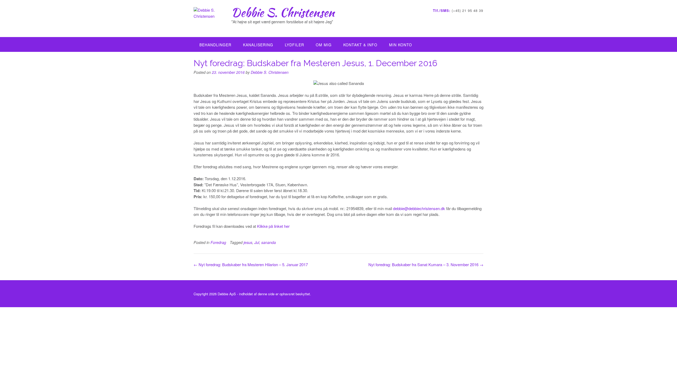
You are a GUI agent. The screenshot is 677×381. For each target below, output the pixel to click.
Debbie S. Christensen (283, 12)
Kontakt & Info (360, 44)
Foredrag (218, 242)
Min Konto (400, 44)
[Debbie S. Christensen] (212, 19)
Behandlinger (215, 44)
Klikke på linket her (273, 226)
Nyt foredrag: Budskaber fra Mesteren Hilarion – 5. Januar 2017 (251, 264)
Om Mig (324, 44)
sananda (268, 242)
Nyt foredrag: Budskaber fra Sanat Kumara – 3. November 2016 (425, 264)
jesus (248, 242)
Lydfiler (294, 44)
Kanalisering (258, 44)
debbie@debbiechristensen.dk (419, 208)
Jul (256, 242)
